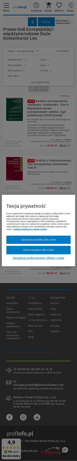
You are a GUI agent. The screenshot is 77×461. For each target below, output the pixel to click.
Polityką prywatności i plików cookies (30, 229)
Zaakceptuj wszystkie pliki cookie (38, 239)
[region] (38, 230)
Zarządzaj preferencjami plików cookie (38, 258)
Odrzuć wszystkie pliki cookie (38, 250)
